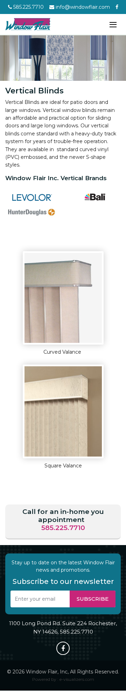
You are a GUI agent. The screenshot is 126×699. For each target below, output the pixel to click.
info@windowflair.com (82, 7)
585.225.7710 (28, 7)
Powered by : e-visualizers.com (63, 679)
